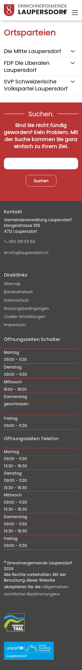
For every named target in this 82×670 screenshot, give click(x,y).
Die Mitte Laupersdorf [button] (32, 51)
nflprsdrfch (29, 252)
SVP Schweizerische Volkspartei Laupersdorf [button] (36, 85)
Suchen (65, 12)
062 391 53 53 (22, 241)
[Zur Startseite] (35, 10)
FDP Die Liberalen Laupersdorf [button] (27, 66)
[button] (75, 12)
